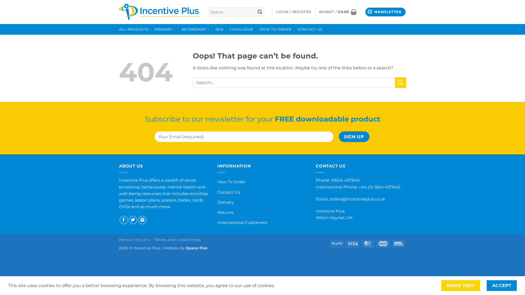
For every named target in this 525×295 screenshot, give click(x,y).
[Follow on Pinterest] (142, 220)
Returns (225, 212)
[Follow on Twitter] (133, 220)
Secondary (194, 29)
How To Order (275, 29)
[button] (338, 12)
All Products (133, 29)
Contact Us (310, 29)
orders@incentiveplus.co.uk (357, 199)
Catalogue (241, 29)
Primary (163, 29)
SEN (219, 29)
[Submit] (259, 12)
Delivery (225, 202)
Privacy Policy (134, 240)
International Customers (242, 222)
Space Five (197, 248)
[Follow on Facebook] (123, 220)
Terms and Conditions (177, 240)
